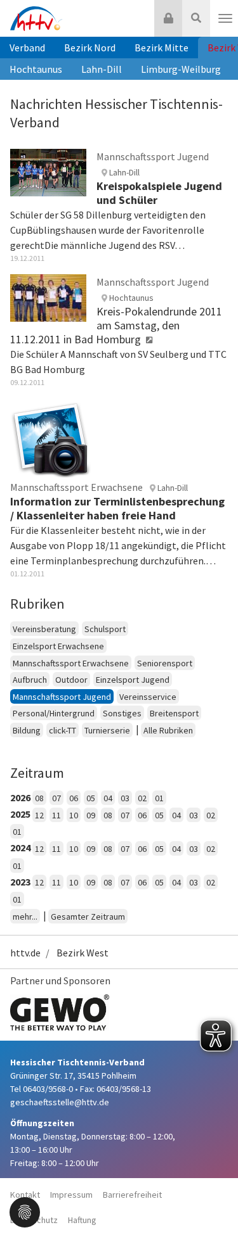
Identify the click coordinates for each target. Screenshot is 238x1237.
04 (107, 798)
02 (142, 798)
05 (90, 798)
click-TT (62, 730)
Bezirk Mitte (161, 47)
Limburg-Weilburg (181, 69)
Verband (27, 47)
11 (56, 815)
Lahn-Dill (101, 69)
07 (56, 798)
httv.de (25, 952)
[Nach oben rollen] (212, 1201)
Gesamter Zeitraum (88, 916)
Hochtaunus (36, 69)
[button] (25, 1211)
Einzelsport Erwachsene (58, 646)
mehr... (25, 916)
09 (90, 815)
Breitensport (174, 713)
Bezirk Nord (90, 47)
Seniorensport (164, 663)
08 (39, 798)
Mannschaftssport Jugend (62, 696)
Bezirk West (82, 952)
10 (73, 815)
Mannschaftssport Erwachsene (71, 663)
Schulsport (105, 629)
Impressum (71, 1194)
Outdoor (71, 679)
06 (73, 798)
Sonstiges (122, 713)
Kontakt (25, 1194)
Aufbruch (30, 679)
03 (125, 798)
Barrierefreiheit (132, 1194)
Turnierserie (107, 730)
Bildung (27, 730)
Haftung (82, 1220)
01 (159, 798)
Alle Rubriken (168, 730)
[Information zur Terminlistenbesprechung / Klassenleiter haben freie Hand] (50, 437)
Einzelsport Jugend (132, 679)
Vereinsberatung (44, 629)
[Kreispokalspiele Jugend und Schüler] (48, 171)
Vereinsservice (147, 696)
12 (39, 815)
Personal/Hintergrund (54, 713)
